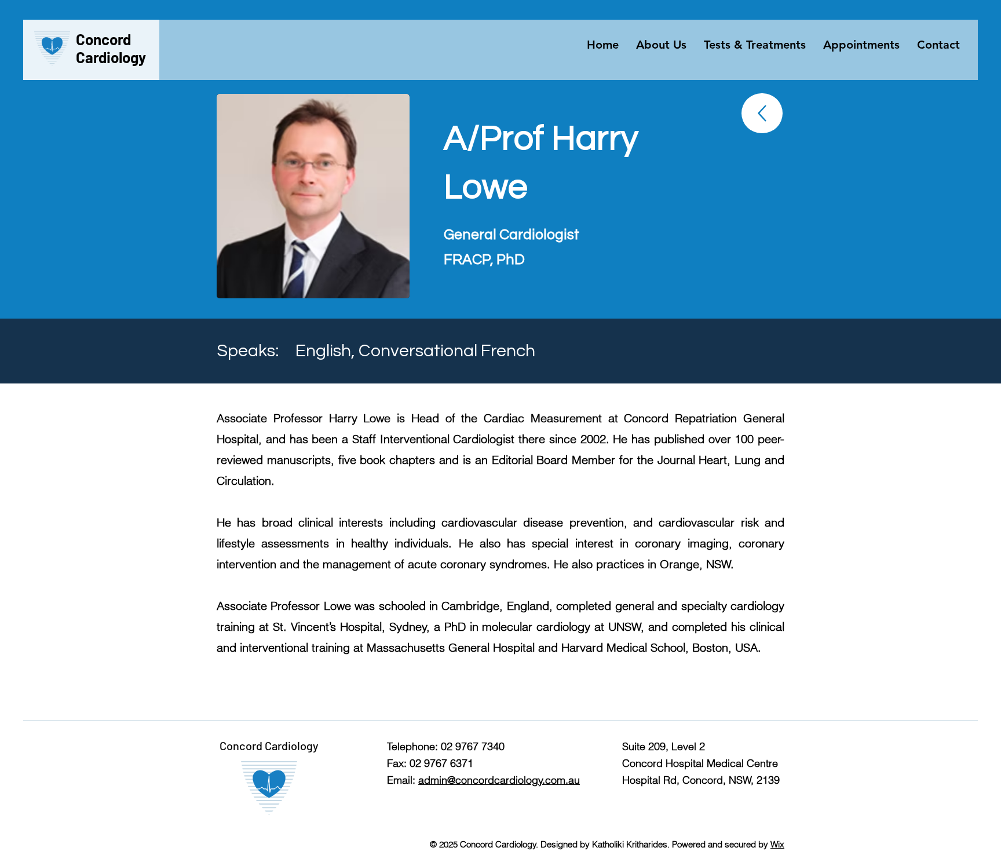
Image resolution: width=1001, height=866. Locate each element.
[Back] (762, 113)
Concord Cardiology (111, 48)
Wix (777, 844)
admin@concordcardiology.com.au (499, 780)
